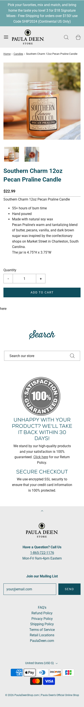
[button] (11, 154)
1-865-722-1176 (42, 553)
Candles (18, 53)
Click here (40, 457)
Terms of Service (42, 630)
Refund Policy (42, 613)
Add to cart (42, 292)
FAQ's (42, 607)
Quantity (9, 270)
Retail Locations (42, 635)
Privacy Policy (42, 619)
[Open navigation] (6, 37)
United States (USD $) (39, 663)
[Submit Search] (72, 356)
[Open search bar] (66, 37)
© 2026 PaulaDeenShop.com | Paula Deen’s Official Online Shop (42, 695)
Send (69, 589)
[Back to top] (42, 511)
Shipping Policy (42, 624)
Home (7, 53)
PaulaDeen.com (42, 641)
